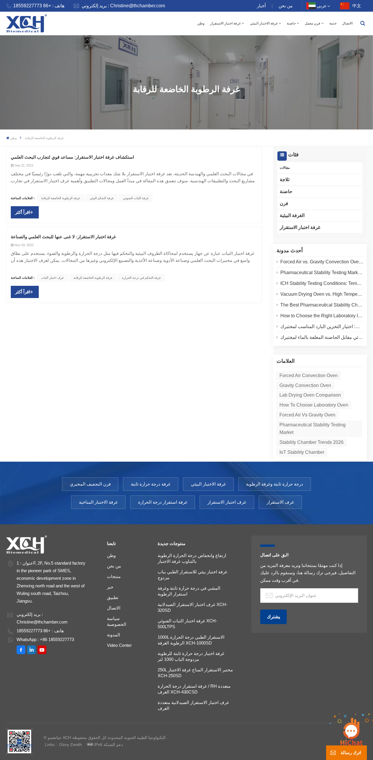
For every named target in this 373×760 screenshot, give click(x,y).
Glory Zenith (70, 744)
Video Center (119, 645)
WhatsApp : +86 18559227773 (45, 639)
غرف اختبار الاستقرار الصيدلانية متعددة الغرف (193, 705)
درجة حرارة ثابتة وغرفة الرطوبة (274, 483)
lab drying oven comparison (310, 395)
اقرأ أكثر (22, 212)
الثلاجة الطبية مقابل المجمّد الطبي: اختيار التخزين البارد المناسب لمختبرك (322, 326)
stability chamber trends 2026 (311, 442)
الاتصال (347, 23)
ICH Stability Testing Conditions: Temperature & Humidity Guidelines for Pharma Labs (322, 283)
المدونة (113, 634)
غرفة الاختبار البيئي (264, 23)
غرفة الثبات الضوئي (136, 198)
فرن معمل (312, 23)
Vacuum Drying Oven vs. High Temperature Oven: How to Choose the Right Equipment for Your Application (322, 294)
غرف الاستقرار (280, 502)
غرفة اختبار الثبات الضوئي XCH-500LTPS (187, 623)
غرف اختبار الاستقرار (226, 502)
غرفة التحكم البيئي (102, 198)
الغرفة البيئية (292, 215)
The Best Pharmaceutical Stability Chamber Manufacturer (322, 304)
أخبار (261, 5)
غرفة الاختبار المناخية (98, 502)
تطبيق (112, 597)
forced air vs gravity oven (307, 414)
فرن (284, 203)
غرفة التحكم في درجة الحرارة (141, 277)
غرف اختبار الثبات (52, 277)
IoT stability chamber (301, 452)
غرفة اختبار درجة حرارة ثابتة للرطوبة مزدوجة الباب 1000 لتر (191, 656)
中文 (356, 5)
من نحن (286, 5)
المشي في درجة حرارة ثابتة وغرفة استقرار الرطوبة (189, 591)
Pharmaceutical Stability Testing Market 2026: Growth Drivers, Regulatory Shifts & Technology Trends (322, 272)
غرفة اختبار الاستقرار (225, 23)
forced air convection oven (308, 375)
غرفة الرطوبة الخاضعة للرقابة (60, 198)
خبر (110, 586)
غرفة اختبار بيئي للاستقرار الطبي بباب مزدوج (192, 574)
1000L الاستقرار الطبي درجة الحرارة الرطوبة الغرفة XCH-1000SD (191, 640)
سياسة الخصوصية (116, 621)
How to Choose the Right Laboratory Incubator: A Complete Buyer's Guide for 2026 (322, 315)
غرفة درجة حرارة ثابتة (150, 483)
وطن (201, 23)
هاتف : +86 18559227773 (38, 5)
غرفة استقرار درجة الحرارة (162, 502)
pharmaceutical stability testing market (312, 428)
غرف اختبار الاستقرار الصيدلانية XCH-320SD (192, 607)
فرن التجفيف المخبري (90, 483)
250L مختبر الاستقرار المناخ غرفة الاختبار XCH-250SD (195, 672)
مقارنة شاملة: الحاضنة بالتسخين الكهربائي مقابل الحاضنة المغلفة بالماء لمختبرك (322, 337)
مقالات (285, 168)
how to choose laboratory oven (313, 404)
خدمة (333, 23)
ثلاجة (284, 179)
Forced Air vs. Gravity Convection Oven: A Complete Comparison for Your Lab (322, 261)
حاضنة (291, 23)
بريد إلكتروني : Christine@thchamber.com (123, 5)
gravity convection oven (305, 385)
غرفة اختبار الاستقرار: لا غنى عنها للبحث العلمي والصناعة (63, 236)
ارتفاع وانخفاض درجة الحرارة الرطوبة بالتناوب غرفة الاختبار (192, 558)
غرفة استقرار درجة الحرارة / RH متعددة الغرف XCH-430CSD (194, 689)
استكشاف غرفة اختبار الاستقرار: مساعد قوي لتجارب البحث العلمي (72, 157)
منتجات (114, 576)
